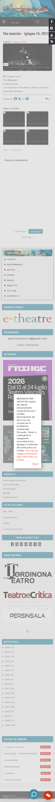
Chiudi (35, 464)
